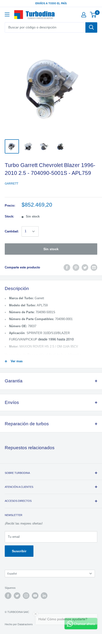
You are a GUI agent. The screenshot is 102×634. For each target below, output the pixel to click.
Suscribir (19, 551)
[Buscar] (91, 27)
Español (12, 573)
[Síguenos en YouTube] (35, 595)
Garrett (11, 183)
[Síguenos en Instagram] (26, 595)
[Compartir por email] (94, 267)
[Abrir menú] (7, 14)
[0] (93, 15)
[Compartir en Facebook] (67, 267)
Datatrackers (25, 624)
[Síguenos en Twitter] (17, 595)
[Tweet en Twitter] (85, 267)
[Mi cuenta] (83, 14)
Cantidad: (12, 231)
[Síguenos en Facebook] (8, 595)
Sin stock (51, 249)
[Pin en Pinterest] (76, 267)
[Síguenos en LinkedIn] (44, 595)
